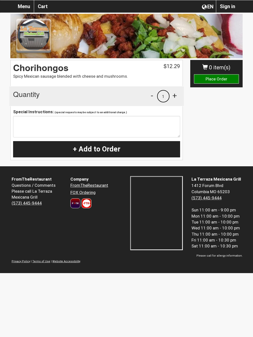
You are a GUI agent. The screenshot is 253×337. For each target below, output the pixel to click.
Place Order (216, 78)
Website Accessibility (66, 261)
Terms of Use (41, 261)
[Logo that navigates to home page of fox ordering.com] (85, 203)
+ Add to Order (96, 149)
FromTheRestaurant (89, 185)
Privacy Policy (21, 261)
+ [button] (174, 95)
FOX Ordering (83, 192)
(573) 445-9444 (27, 203)
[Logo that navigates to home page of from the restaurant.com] (75, 203)
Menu (24, 6)
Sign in (227, 6)
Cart (43, 6)
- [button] (152, 95)
